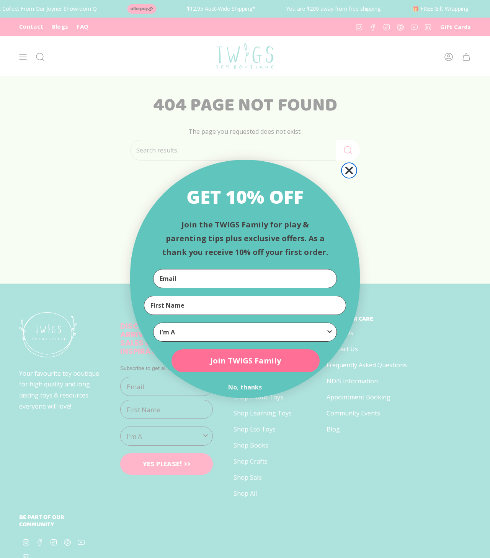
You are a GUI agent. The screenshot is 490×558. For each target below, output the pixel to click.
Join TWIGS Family (245, 360)
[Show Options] (329, 332)
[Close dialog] (349, 170)
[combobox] (243, 332)
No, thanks (245, 387)
